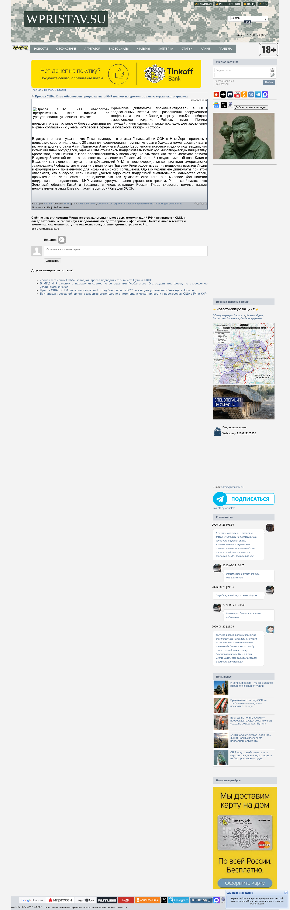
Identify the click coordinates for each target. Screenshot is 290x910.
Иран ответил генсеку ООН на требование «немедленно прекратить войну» (248, 703)
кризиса (101, 203)
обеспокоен (90, 203)
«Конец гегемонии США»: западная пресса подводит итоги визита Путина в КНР (96, 280)
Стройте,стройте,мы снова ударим (236, 595)
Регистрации (257, 903)
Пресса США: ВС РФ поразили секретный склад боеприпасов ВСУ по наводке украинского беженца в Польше (117, 290)
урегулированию (173, 203)
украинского (120, 203)
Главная (36, 90)
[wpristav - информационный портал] (251, 107)
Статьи (61, 90)
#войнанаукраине (251, 318)
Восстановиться (224, 81)
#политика (219, 318)
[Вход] (62, 240)
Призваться (221, 84)
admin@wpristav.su (232, 487)
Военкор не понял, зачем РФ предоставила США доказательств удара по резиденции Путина (251, 720)
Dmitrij (67, 203)
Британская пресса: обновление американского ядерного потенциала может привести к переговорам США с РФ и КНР (123, 293)
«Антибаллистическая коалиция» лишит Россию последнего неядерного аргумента (250, 738)
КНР (80, 203)
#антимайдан (254, 315)
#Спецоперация (223, 315)
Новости (49, 90)
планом (159, 203)
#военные (233, 318)
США (110, 203)
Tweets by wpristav (224, 508)
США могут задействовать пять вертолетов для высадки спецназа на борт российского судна (251, 755)
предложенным (145, 203)
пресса (132, 203)
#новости (239, 315)
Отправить (52, 260)
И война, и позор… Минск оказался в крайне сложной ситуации (251, 684)
